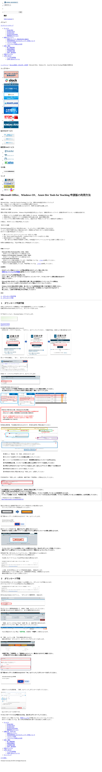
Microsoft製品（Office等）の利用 (19, 65)
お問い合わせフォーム (13, 59)
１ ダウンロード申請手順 (8, 296)
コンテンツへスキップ (7, 25)
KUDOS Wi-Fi (11, 31)
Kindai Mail (10, 30)
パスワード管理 (11, 42)
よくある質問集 (11, 57)
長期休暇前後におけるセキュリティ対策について (21, 41)
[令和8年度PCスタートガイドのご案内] (11, 77)
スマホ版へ (4, 758)
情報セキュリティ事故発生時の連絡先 (18, 39)
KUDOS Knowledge (12, 34)
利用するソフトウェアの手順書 (11, 272)
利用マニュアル (8, 54)
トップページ (4, 65)
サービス (6, 28)
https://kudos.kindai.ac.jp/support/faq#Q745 (13, 499)
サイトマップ (7, 755)
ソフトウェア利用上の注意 (14, 44)
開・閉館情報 (11, 47)
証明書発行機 (11, 51)
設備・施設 (7, 46)
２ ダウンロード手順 (7, 298)
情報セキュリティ (9, 37)
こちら (41, 260)
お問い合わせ (7, 56)
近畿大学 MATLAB (10, 731)
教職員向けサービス (12, 36)
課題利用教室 (11, 49)
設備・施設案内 (11, 52)
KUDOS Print (10, 33)
